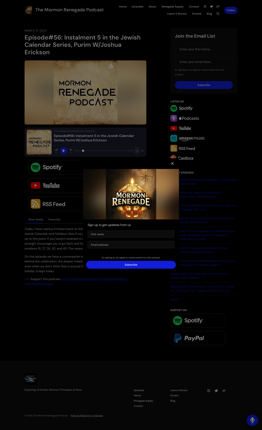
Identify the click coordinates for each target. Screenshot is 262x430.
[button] (172, 163)
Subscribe (131, 264)
